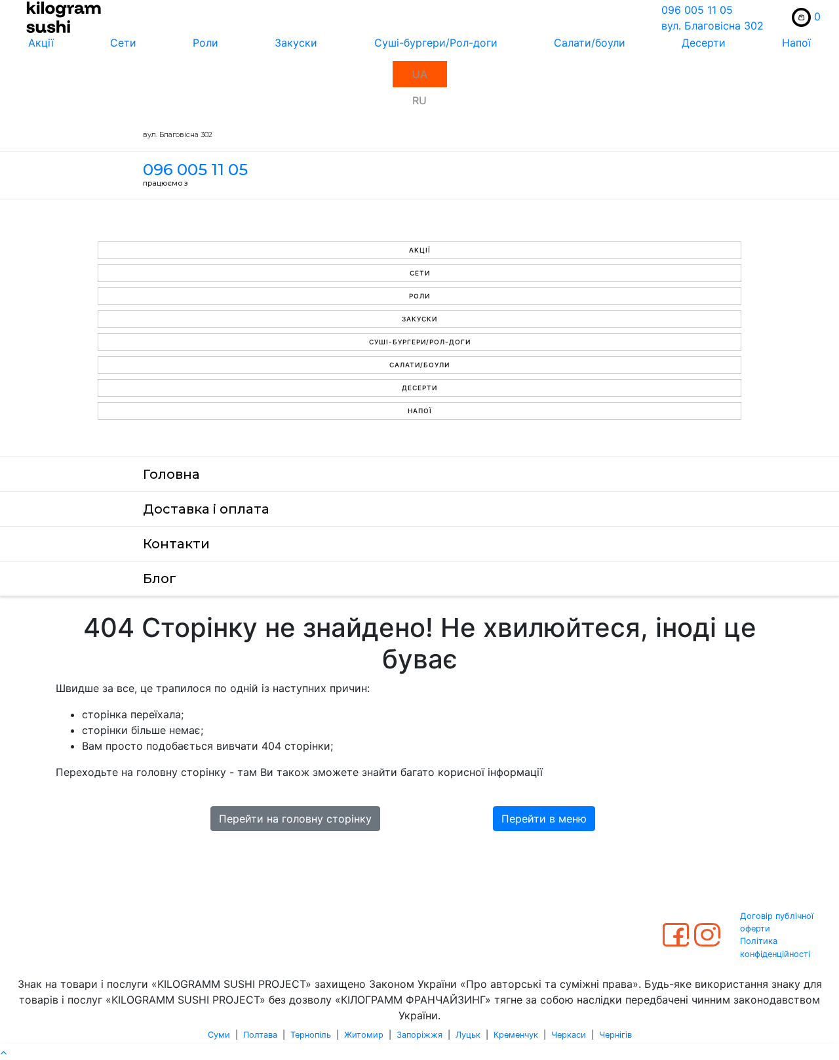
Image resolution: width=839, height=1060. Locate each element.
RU (419, 100)
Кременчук (516, 1035)
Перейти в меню (544, 818)
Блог (159, 578)
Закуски (296, 42)
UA (419, 74)
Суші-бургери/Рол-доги (436, 42)
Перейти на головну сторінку (295, 818)
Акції (41, 42)
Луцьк (468, 1035)
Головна (171, 474)
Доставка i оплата (206, 509)
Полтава (260, 1035)
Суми (219, 1035)
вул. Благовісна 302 (712, 25)
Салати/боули (589, 42)
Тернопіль (310, 1035)
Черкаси (568, 1035)
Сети (123, 42)
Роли (205, 42)
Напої (796, 42)
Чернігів (615, 1035)
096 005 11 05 (697, 9)
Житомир (363, 1035)
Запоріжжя (419, 1035)
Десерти (704, 42)
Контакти (176, 543)
